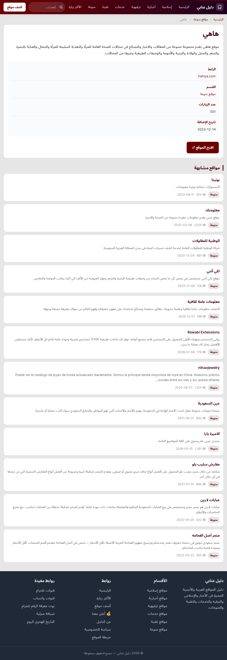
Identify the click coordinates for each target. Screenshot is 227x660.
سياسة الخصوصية (97, 629)
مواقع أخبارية (158, 598)
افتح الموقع (204, 147)
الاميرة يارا (212, 433)
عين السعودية (209, 403)
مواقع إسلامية (157, 590)
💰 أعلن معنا (101, 613)
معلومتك (212, 210)
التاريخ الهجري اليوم (41, 621)
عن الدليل (104, 621)
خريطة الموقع (101, 637)
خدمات (120, 7)
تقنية (105, 7)
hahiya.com (207, 76)
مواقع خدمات (157, 613)
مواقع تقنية (159, 621)
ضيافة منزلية (45, 613)
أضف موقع (14, 7)
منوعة (92, 7)
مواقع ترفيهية (157, 606)
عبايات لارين (210, 500)
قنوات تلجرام (45, 590)
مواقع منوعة (201, 19)
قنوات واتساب (44, 598)
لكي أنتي (213, 271)
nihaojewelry (209, 367)
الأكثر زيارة (75, 7)
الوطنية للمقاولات (206, 240)
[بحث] (61, 7)
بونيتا (215, 179)
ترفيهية (136, 7)
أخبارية (151, 7)
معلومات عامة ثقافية (204, 301)
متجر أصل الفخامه (206, 535)
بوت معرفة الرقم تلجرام (38, 606)
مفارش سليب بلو (206, 464)
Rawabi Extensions (204, 332)
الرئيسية (184, 7)
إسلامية (167, 7)
